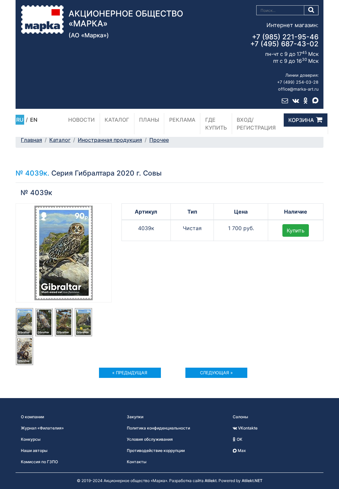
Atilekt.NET (252, 480)
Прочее (159, 140)
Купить (296, 230)
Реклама (182, 119)
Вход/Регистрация (256, 123)
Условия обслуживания (150, 439)
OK (239, 439)
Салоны (240, 416)
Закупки (135, 416)
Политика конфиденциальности (158, 428)
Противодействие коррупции (156, 450)
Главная (31, 140)
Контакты (136, 461)
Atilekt (211, 480)
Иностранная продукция (110, 140)
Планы (149, 119)
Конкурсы (30, 439)
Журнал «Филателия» (42, 428)
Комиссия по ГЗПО (39, 461)
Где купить (216, 123)
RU (20, 119)
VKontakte (247, 428)
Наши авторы (34, 450)
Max (241, 450)
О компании (32, 416)
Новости (81, 119)
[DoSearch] (311, 10)
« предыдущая (129, 372)
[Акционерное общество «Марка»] (42, 19)
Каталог (117, 119)
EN (33, 119)
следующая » (216, 372)
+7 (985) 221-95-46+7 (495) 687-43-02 (284, 40)
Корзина (301, 120)
